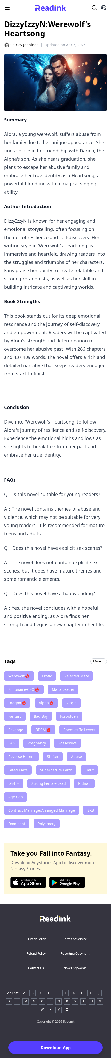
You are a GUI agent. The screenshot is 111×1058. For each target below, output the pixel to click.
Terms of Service (75, 939)
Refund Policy (36, 953)
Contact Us (36, 968)
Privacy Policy (36, 939)
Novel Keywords (75, 968)
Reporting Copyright (75, 953)
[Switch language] (104, 8)
